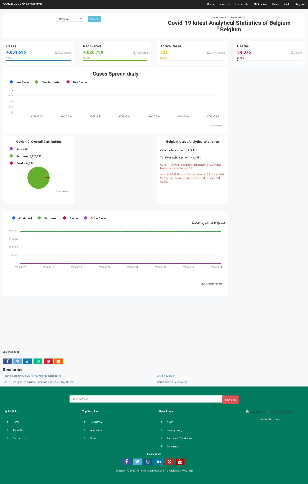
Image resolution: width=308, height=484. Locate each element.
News (275, 4)
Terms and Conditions (179, 438)
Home (210, 4)
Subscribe (230, 399)
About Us (224, 4)
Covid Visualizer (166, 375)
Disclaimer (173, 446)
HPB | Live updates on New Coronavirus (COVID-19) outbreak (39, 382)
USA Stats (96, 422)
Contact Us (241, 4)
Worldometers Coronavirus (172, 382)
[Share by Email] (58, 361)
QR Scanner (260, 4)
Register (300, 4)
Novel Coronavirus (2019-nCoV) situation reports (33, 375)
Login (287, 4)
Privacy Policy (175, 430)
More (93, 438)
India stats (96, 430)
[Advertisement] (115, 161)
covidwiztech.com (269, 419)
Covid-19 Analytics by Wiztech (175, 470)
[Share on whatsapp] (38, 361)
